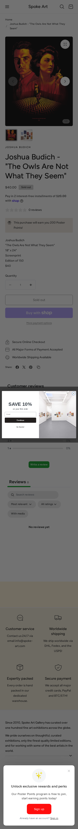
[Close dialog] (73, 393)
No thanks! (20, 427)
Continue (20, 420)
